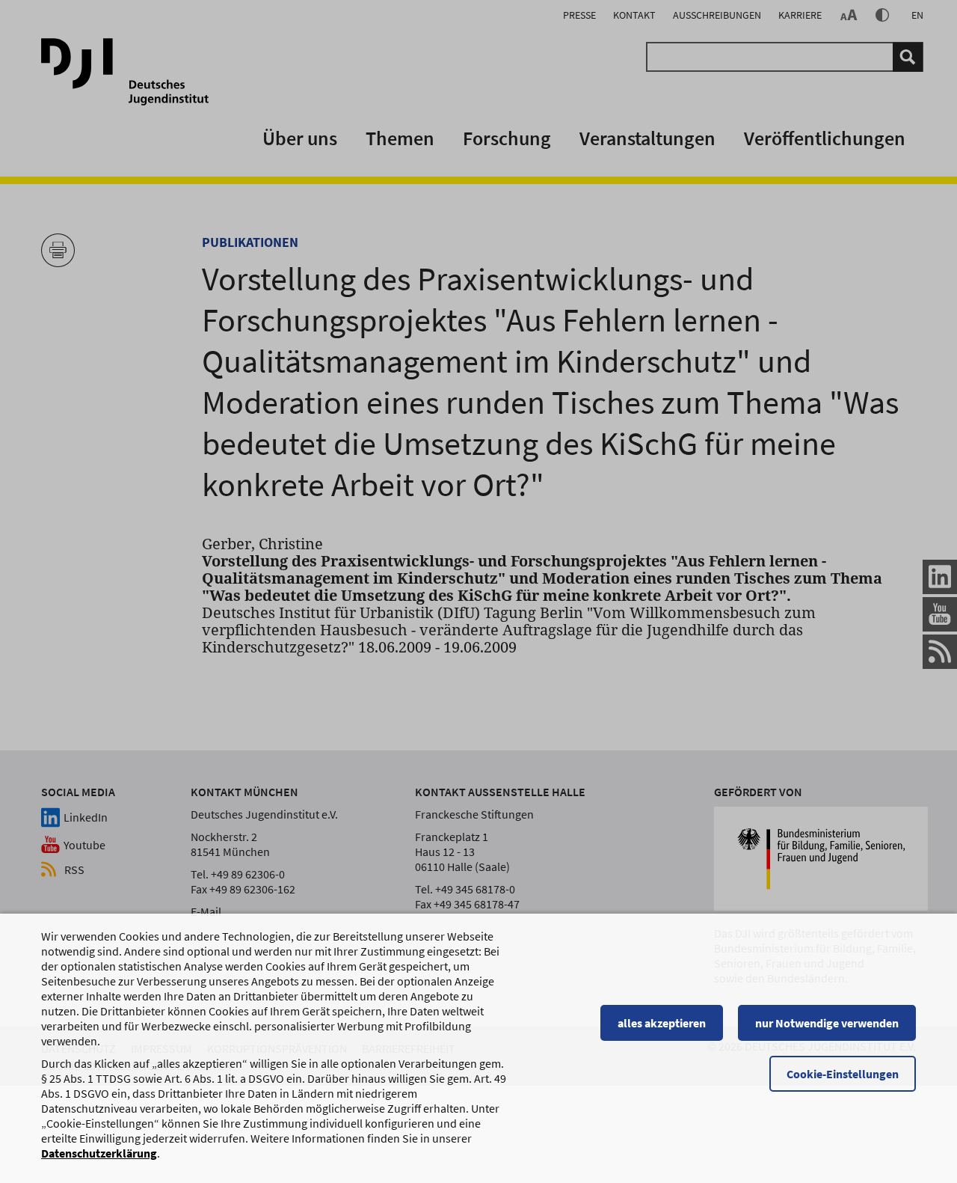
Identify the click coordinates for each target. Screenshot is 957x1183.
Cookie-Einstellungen (843, 1073)
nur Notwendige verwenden (827, 1022)
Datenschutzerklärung (99, 1153)
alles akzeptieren (662, 1022)
